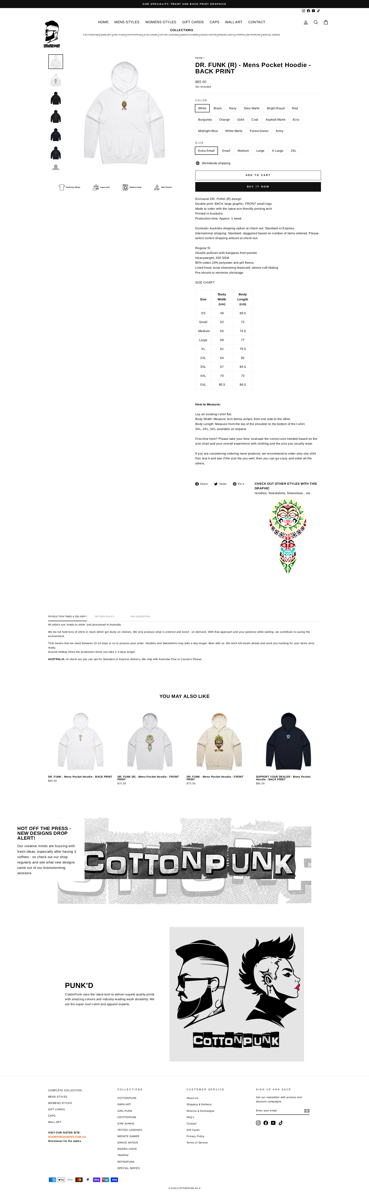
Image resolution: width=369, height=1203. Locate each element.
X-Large (277, 150)
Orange (224, 119)
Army (279, 131)
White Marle (233, 131)
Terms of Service (197, 1142)
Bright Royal (276, 108)
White (202, 108)
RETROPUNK (254, 35)
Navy (233, 108)
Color (201, 100)
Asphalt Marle (275, 119)
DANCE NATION (208, 35)
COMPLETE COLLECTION (65, 1090)
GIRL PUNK (119, 35)
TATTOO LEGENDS (169, 35)
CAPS (214, 22)
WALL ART (233, 22)
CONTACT (256, 22)
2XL (294, 150)
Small (226, 150)
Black (218, 108)
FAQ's (190, 1117)
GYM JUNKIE (150, 35)
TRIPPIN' (240, 35)
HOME (103, 22)
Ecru (296, 119)
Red (295, 108)
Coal (254, 119)
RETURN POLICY (105, 616)
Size (199, 142)
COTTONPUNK (91, 35)
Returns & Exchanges (200, 1110)
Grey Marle (252, 108)
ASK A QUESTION (140, 616)
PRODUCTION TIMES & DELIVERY (67, 616)
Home (199, 57)
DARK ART (106, 35)
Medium (243, 150)
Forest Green (259, 131)
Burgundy (205, 119)
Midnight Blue (208, 131)
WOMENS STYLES (160, 22)
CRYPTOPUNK (134, 35)
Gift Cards (193, 1129)
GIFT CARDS (193, 22)
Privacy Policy (195, 1136)
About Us (192, 1098)
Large (260, 150)
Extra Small (206, 150)
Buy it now (258, 186)
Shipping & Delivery (199, 1104)
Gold (240, 119)
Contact (192, 1123)
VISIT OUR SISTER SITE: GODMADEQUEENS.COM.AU (67, 1137)
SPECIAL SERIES (271, 35)
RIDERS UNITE (226, 35)
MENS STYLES (126, 22)
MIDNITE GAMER (190, 35)
